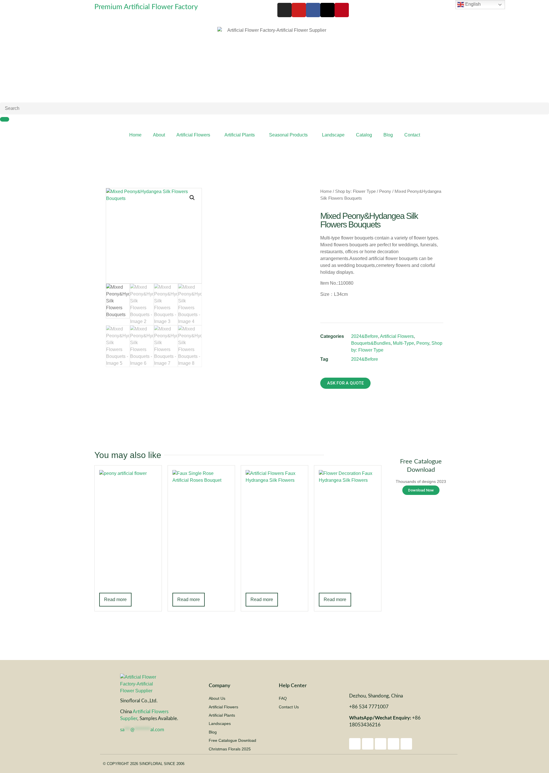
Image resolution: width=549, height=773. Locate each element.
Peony (385, 191)
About (159, 134)
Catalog (364, 134)
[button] (192, 198)
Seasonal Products (288, 134)
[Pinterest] (342, 10)
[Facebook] (313, 10)
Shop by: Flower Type (355, 191)
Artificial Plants (239, 134)
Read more (115, 599)
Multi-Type (403, 343)
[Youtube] (299, 10)
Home (135, 134)
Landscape (333, 134)
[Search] (4, 119)
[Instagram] (284, 10)
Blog (388, 134)
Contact (412, 134)
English (472, 4)
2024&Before (364, 336)
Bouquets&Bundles (371, 343)
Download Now (421, 490)
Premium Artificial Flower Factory (146, 7)
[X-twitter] (327, 10)
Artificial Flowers (193, 134)
